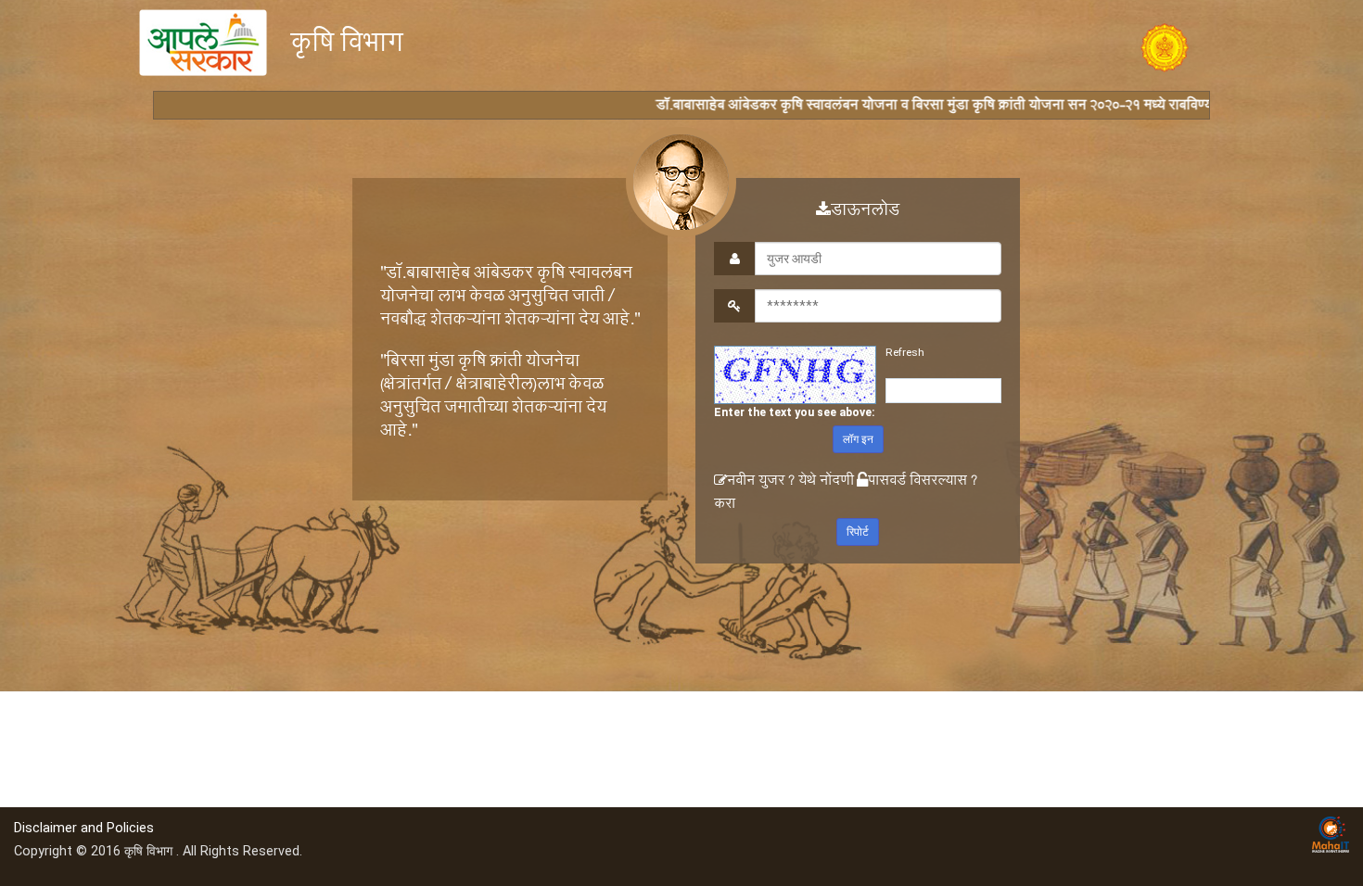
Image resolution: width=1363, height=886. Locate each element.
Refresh (904, 352)
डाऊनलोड (865, 212)
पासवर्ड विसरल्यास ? (922, 482)
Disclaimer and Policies (84, 828)
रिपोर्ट (858, 531)
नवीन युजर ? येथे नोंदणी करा (784, 494)
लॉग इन (858, 439)
